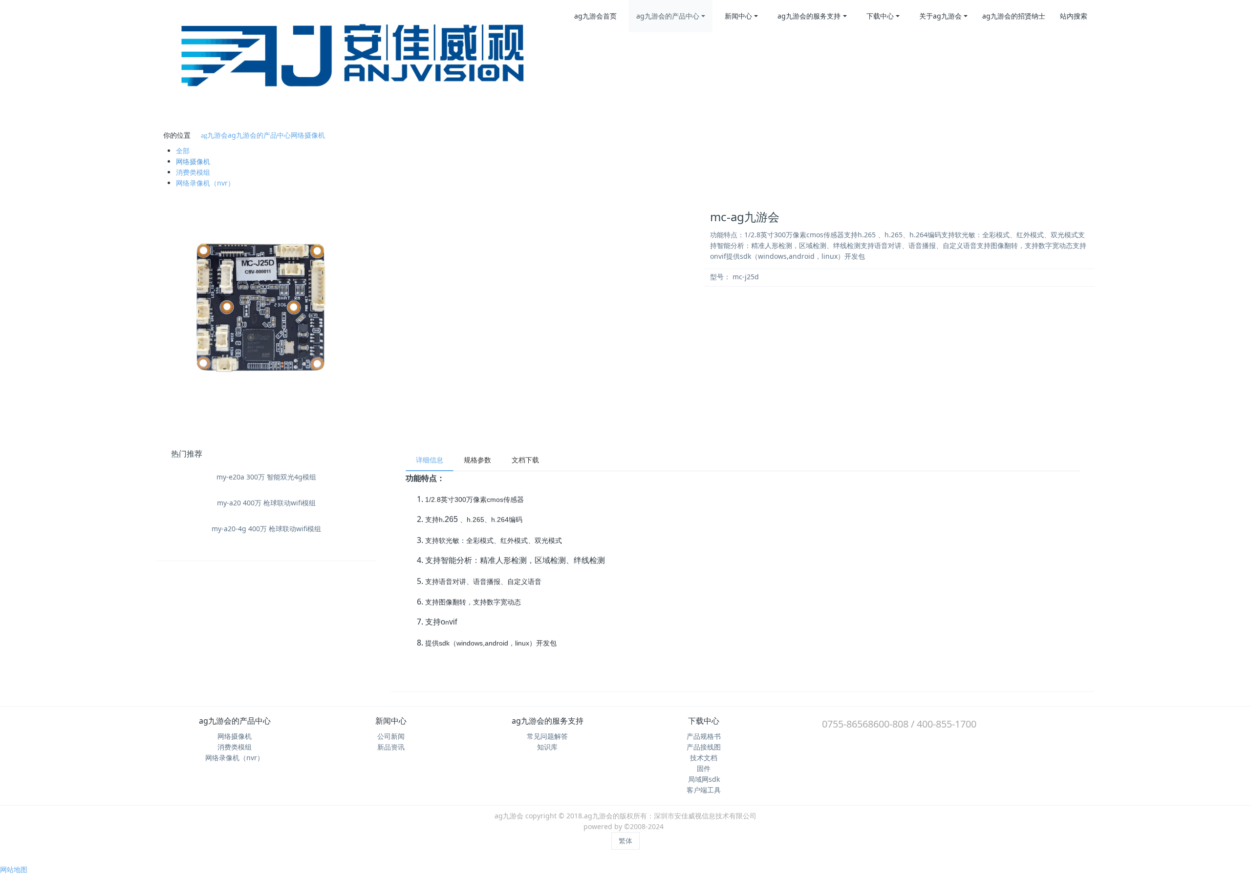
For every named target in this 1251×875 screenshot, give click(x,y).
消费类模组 (193, 172)
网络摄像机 (308, 135)
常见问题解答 (547, 736)
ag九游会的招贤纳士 (1013, 16)
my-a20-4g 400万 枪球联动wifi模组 (266, 528)
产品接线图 (704, 746)
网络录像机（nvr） (205, 183)
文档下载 (525, 459)
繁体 (625, 840)
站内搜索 (1073, 16)
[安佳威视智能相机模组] (358, 62)
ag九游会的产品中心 (667, 16)
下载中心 (880, 16)
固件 (704, 768)
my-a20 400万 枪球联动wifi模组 (266, 502)
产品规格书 (704, 736)
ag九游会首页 (595, 16)
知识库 (547, 746)
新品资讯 (391, 746)
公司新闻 (391, 736)
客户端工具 (704, 789)
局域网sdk (704, 779)
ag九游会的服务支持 (809, 16)
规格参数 (477, 459)
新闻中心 (738, 16)
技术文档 (703, 757)
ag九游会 (214, 135)
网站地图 (13, 869)
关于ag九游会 (940, 16)
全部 (183, 150)
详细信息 (429, 459)
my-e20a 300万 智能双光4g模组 (266, 476)
